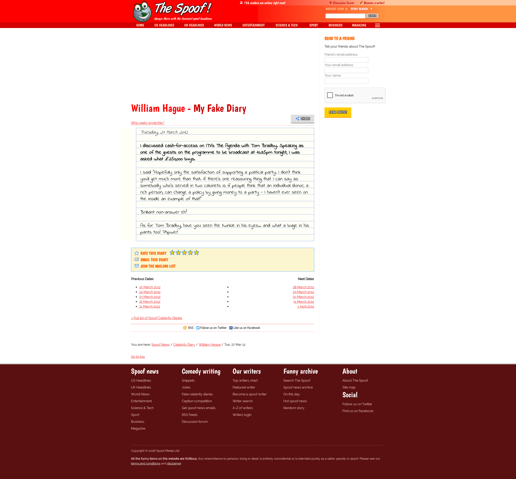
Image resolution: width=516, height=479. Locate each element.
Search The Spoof (296, 380)
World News (140, 394)
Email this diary (154, 259)
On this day (291, 394)
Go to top (138, 357)
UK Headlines (141, 387)
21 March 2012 (149, 306)
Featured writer (244, 387)
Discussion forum (343, 3)
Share (305, 118)
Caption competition (197, 401)
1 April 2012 (306, 306)
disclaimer (174, 463)
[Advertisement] (222, 67)
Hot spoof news (295, 401)
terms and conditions (145, 463)
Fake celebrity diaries (197, 394)
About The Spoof (355, 380)
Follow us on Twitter (213, 327)
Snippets (188, 380)
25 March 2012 (149, 287)
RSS (190, 327)
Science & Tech (142, 408)
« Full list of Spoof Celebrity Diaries (156, 318)
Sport (135, 415)
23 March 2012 (149, 297)
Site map (349, 387)
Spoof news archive (298, 387)
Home (140, 25)
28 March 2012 (303, 287)
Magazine (138, 428)
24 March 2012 (149, 292)
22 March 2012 (149, 302)
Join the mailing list (158, 266)
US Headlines (141, 380)
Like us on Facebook (246, 327)
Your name (333, 75)
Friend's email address (341, 54)
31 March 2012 (303, 302)
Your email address (339, 65)
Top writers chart (245, 380)
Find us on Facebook (357, 411)
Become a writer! (374, 3)
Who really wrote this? (147, 123)
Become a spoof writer (250, 394)
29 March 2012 (303, 292)
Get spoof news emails (198, 408)
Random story (294, 408)
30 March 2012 (303, 297)
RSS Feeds (190, 415)
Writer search (243, 401)
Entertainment (141, 401)
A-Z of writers (243, 408)
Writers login (242, 415)
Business (137, 422)
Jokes (186, 387)
